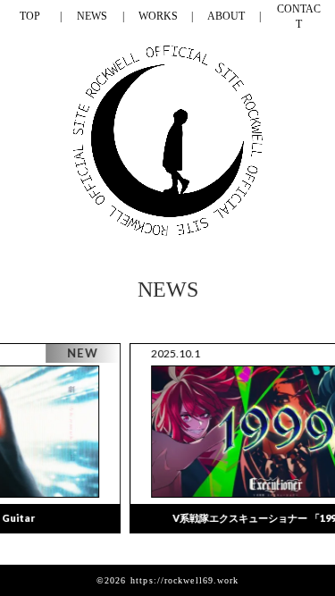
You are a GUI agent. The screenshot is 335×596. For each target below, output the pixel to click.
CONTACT (299, 16)
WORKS (158, 16)
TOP (30, 16)
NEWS (92, 16)
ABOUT (226, 16)
